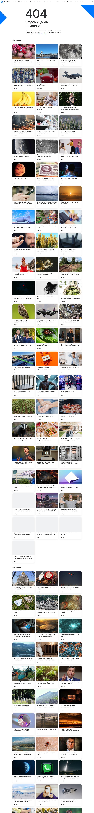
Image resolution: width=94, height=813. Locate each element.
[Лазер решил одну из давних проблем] (23, 363)
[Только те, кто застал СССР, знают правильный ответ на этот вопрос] (23, 79)
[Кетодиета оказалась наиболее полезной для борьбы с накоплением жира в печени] (70, 410)
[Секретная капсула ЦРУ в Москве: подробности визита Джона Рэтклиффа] (70, 79)
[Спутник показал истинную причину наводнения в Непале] (23, 795)
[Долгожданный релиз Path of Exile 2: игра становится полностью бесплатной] (47, 481)
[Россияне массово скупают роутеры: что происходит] (70, 244)
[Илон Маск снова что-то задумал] (47, 771)
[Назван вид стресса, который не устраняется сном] (70, 363)
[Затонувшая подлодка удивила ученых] (70, 653)
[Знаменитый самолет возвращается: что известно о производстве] (23, 724)
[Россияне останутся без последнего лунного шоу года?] (23, 292)
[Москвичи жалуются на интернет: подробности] (23, 599)
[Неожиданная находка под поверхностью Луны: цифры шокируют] (70, 55)
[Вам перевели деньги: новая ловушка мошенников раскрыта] (23, 197)
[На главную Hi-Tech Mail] (6, 2)
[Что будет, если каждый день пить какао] (47, 630)
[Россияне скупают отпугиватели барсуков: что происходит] (23, 433)
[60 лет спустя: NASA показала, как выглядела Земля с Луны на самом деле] (23, 150)
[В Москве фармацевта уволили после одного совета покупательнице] (47, 126)
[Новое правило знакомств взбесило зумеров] (23, 268)
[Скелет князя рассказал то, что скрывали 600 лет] (23, 630)
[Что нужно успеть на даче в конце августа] (47, 221)
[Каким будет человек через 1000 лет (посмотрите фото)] (47, 386)
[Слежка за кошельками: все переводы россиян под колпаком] (70, 552)
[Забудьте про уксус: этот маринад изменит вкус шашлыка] (23, 126)
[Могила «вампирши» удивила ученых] (23, 748)
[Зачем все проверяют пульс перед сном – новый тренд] (47, 410)
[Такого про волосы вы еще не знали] (47, 292)
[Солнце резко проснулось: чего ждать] (70, 677)
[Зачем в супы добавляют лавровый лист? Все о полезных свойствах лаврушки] (70, 292)
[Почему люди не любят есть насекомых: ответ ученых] (47, 339)
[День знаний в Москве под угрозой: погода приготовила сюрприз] (70, 103)
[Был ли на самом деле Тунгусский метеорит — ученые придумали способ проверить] (47, 528)
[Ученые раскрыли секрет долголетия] (47, 103)
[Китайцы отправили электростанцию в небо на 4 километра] (23, 221)
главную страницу (41, 33)
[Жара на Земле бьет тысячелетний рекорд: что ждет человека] (70, 771)
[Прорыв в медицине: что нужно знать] (47, 795)
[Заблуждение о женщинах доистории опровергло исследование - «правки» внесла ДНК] (47, 150)
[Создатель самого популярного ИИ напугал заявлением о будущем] (23, 457)
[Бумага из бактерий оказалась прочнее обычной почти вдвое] (70, 481)
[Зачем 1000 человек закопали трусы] (23, 653)
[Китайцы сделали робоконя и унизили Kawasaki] (70, 386)
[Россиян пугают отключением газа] (70, 173)
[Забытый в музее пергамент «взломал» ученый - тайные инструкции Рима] (70, 575)
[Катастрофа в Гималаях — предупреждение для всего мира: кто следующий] (47, 653)
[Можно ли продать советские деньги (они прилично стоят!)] (47, 173)
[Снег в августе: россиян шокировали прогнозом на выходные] (70, 126)
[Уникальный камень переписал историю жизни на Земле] (47, 677)
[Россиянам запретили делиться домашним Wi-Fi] (23, 386)
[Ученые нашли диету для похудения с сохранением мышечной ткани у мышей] (47, 433)
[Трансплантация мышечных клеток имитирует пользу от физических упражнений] (70, 504)
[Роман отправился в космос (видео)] (70, 528)
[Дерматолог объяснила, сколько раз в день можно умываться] (23, 528)
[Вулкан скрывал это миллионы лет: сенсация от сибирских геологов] (47, 748)
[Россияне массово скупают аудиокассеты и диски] (47, 363)
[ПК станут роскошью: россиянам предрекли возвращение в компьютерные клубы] (23, 575)
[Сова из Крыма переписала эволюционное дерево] (23, 315)
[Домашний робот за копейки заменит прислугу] (47, 457)
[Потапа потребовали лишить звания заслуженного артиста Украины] (23, 339)
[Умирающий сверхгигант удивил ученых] (47, 55)
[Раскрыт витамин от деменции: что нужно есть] (23, 244)
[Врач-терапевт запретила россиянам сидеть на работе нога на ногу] (70, 339)
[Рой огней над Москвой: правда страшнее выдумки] (70, 630)
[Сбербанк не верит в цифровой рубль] (23, 481)
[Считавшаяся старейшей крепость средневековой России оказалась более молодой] (70, 268)
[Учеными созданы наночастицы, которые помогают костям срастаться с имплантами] (47, 552)
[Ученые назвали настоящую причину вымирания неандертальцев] (47, 268)
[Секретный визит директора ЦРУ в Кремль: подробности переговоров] (70, 724)
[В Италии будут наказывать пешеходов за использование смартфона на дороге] (47, 599)
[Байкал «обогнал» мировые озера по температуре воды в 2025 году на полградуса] (47, 197)
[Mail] (2, 2)
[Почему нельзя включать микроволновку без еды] (70, 748)
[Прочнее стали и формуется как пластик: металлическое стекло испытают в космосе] (70, 315)
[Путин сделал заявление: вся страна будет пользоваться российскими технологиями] (23, 677)
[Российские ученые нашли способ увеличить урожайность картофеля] (23, 410)
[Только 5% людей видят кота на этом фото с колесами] (70, 700)
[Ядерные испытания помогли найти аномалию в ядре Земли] (47, 575)
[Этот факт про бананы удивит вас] (23, 103)
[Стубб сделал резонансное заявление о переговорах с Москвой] (70, 795)
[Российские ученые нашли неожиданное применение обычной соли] (23, 771)
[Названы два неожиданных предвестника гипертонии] (70, 221)
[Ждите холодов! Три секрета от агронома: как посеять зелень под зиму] (47, 724)
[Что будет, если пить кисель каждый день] (47, 79)
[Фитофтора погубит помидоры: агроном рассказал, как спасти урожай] (70, 599)
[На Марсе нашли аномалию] (23, 173)
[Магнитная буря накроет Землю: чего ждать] (70, 197)
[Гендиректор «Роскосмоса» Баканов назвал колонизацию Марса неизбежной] (23, 504)
